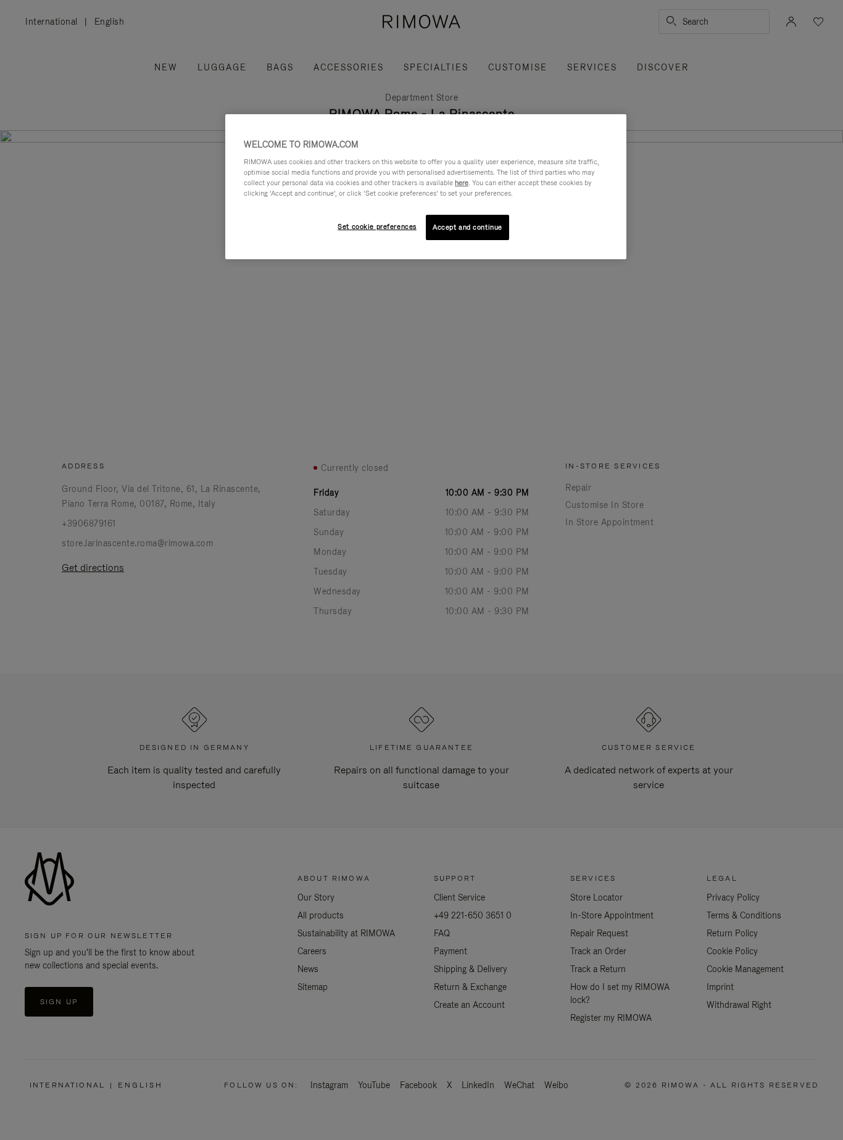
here (461, 183)
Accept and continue (467, 227)
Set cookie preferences (377, 226)
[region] (425, 187)
